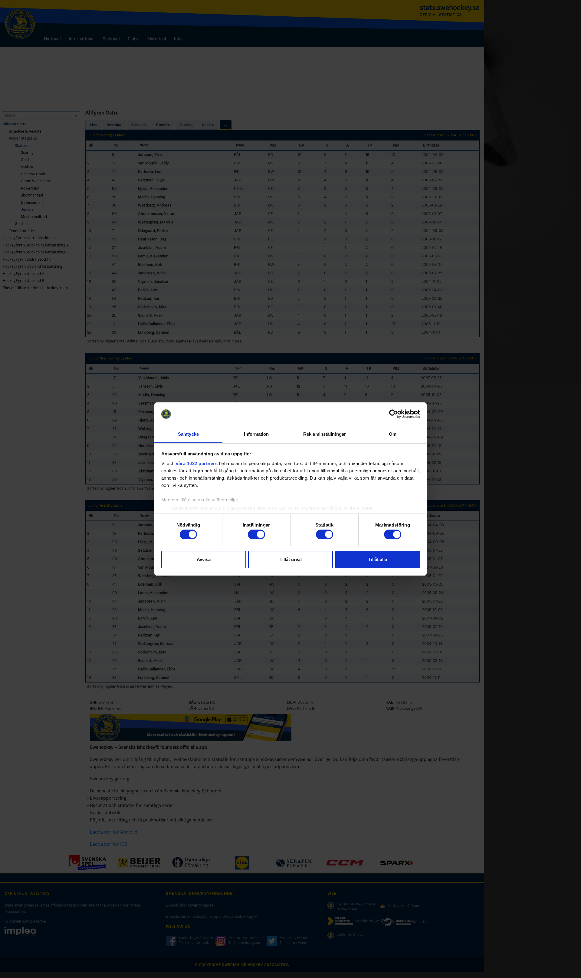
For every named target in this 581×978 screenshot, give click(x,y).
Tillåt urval (291, 559)
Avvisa (204, 559)
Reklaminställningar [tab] (324, 434)
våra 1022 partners (197, 463)
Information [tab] (256, 434)
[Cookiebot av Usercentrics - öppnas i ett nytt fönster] (393, 414)
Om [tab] (392, 434)
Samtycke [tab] (188, 434)
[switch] (256, 534)
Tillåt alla (377, 559)
